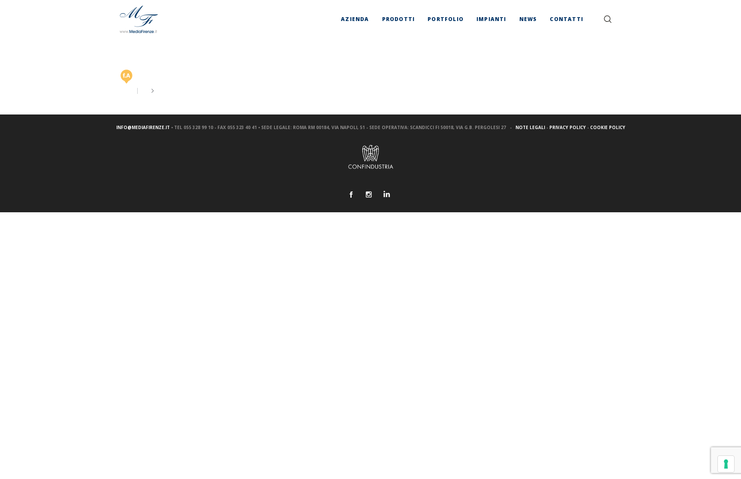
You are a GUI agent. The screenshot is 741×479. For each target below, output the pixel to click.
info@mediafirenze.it (143, 127)
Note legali (530, 127)
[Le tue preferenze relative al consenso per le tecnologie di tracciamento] (726, 464)
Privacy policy (567, 127)
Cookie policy (607, 127)
